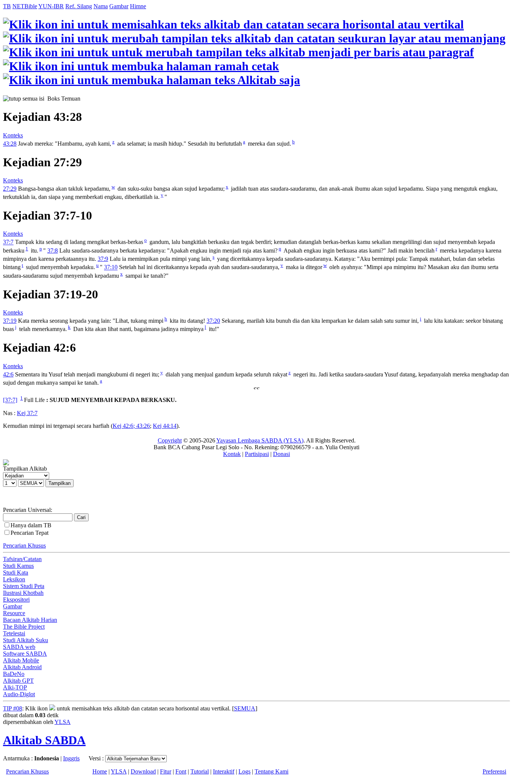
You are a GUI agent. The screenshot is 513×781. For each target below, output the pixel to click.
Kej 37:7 (27, 413)
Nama (101, 6)
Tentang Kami (271, 771)
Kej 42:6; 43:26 (131, 426)
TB (7, 6)
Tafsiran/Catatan (22, 559)
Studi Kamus (18, 566)
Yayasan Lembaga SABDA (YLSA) (259, 440)
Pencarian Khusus (24, 545)
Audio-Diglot (19, 694)
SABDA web (19, 647)
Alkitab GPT (18, 680)
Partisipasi (257, 454)
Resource (14, 613)
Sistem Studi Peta (23, 586)
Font (180, 771)
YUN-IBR (51, 6)
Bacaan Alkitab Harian (30, 620)
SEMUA (244, 708)
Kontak (232, 454)
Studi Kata (15, 572)
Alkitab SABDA (44, 740)
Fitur (165, 771)
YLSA (62, 722)
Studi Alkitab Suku (25, 640)
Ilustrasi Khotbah (23, 593)
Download (143, 771)
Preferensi (494, 771)
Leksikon (14, 579)
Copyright (170, 440)
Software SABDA (25, 653)
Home (99, 771)
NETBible (24, 6)
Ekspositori (16, 599)
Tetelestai (14, 633)
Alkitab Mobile (21, 660)
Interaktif (223, 771)
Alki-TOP (15, 687)
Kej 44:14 (165, 426)
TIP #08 (12, 708)
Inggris (71, 758)
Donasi (281, 454)
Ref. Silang (78, 6)
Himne (138, 6)
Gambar (118, 6)
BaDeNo (13, 674)
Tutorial (199, 771)
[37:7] (10, 400)
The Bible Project (24, 626)
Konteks (13, 135)
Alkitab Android (22, 667)
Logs (244, 771)
